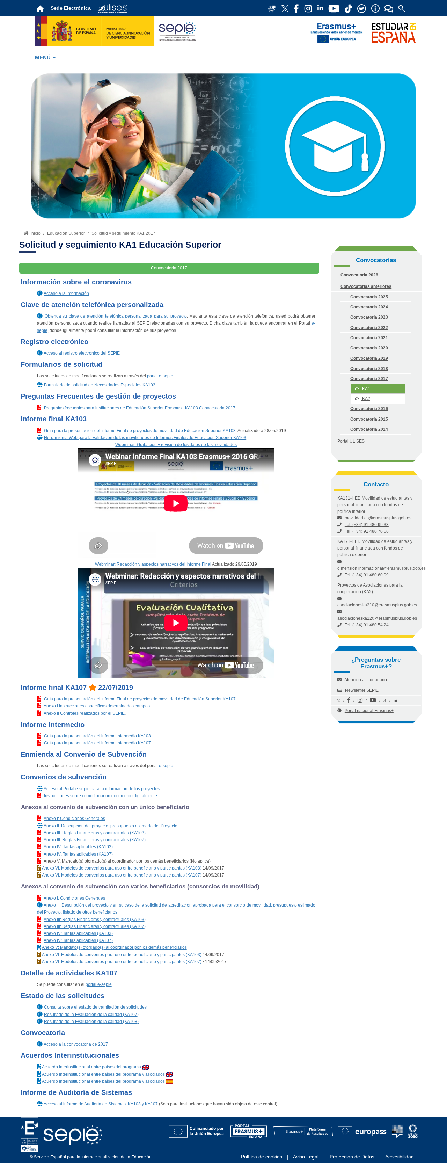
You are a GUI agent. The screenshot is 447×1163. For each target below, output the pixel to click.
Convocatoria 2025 (369, 297)
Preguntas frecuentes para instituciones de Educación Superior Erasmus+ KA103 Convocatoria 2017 (139, 408)
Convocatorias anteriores (365, 286)
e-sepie (166, 765)
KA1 (365, 388)
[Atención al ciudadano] (375, 8)
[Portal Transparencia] (397, 1127)
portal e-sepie (160, 375)
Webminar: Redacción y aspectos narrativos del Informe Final (153, 564)
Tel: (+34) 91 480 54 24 (367, 625)
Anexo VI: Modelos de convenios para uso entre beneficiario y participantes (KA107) (121, 875)
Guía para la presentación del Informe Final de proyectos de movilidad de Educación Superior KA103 (140, 430)
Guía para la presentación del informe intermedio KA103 (97, 736)
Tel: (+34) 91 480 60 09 (367, 575)
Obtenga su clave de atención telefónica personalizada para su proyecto (116, 316)
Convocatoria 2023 (369, 317)
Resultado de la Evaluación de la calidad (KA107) (91, 1014)
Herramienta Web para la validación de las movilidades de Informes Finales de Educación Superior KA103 (145, 437)
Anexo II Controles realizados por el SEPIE (84, 713)
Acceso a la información (66, 293)
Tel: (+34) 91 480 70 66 (367, 531)
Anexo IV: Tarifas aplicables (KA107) (78, 854)
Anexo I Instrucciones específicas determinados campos (97, 706)
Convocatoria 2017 (369, 378)
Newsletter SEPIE (362, 690)
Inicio (35, 233)
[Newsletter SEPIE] (296, 8)
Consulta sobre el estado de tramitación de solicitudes (95, 1007)
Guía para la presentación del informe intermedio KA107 (97, 743)
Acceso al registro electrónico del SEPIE (82, 353)
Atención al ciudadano (365, 679)
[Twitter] (338, 700)
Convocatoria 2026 (359, 274)
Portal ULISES (351, 441)
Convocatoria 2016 (369, 408)
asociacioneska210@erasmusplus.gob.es (377, 605)
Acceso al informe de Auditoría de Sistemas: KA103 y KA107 (101, 1104)
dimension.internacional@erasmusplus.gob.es (381, 568)
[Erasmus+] (337, 32)
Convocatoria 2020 (369, 348)
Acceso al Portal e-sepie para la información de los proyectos (102, 788)
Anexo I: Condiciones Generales (74, 818)
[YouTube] (373, 700)
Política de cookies (261, 1157)
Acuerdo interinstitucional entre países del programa (91, 1066)
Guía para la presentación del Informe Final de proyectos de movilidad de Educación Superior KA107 (140, 699)
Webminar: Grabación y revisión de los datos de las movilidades (176, 444)
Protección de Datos (352, 1157)
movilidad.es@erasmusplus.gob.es (378, 518)
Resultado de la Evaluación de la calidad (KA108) (91, 1021)
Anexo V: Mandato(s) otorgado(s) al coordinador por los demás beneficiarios (114, 947)
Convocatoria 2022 (369, 327)
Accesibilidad (399, 1157)
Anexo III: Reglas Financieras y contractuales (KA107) (95, 839)
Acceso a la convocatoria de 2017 (76, 1044)
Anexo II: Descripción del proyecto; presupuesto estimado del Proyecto (110, 825)
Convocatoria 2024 (369, 307)
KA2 (365, 398)
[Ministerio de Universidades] (117, 30)
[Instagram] (360, 700)
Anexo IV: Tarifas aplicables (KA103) (78, 846)
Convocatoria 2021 (369, 337)
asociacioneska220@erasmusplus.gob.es (377, 618)
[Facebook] (348, 700)
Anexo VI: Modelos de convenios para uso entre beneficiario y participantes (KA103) (121, 868)
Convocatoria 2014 (369, 429)
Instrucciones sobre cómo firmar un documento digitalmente (100, 795)
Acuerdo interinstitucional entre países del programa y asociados (103, 1074)
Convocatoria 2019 (369, 358)
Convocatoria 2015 (369, 419)
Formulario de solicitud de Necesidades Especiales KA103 (99, 385)
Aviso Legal (305, 1157)
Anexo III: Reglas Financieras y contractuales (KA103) (95, 832)
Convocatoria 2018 (369, 368)
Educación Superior (66, 233)
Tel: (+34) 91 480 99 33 (367, 524)
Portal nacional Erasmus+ (369, 710)
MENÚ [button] (43, 57)
